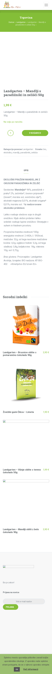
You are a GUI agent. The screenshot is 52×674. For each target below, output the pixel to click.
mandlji (16, 152)
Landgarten (21, 22)
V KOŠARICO (35, 133)
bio (44, 149)
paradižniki (25, 152)
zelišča (34, 152)
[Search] (40, 5)
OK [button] (17, 669)
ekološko (8, 152)
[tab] (26, 170)
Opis (26, 170)
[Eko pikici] (12, 5)
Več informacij (30, 669)
